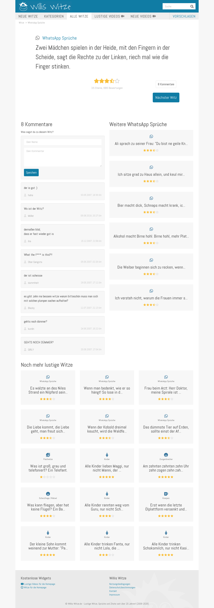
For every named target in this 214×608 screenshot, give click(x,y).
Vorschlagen (184, 16)
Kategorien (54, 16)
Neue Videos (142, 16)
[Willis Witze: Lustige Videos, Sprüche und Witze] (44, 6)
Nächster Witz (166, 97)
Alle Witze (79, 16)
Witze (21, 22)
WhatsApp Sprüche (36, 22)
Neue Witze (28, 16)
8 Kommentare (166, 84)
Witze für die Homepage (34, 587)
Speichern (31, 172)
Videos (108, 16)
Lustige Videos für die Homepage (39, 584)
